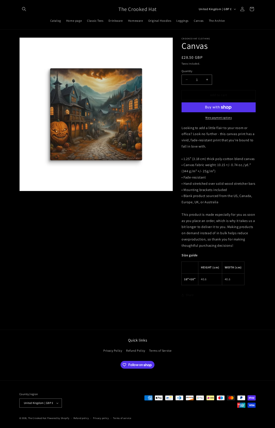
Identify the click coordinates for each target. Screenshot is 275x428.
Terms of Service (160, 351)
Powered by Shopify (58, 418)
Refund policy (81, 418)
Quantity (187, 71)
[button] (24, 9)
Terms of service (122, 418)
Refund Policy (135, 351)
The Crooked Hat (37, 418)
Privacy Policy (112, 351)
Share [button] (190, 295)
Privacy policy (101, 418)
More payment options (218, 117)
